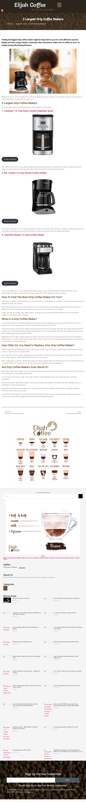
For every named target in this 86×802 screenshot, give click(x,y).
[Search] (80, 496)
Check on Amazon (10, 159)
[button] (2, 10)
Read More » (15, 600)
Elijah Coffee (30, 4)
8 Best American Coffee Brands (22, 642)
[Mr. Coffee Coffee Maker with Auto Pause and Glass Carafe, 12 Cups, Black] (43, 197)
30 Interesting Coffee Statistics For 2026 (66, 727)
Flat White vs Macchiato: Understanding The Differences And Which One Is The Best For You (68, 750)
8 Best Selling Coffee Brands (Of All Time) (66, 642)
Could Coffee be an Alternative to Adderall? (66, 598)
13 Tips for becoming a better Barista (65, 613)
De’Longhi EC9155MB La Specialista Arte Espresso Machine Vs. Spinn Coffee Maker (66, 704)
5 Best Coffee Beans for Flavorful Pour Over (67, 685)
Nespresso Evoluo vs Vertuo (21, 598)
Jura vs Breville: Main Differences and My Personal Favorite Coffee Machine (25, 704)
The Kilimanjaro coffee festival (22, 750)
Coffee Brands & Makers (37, 24)
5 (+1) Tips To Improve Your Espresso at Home (67, 671)
